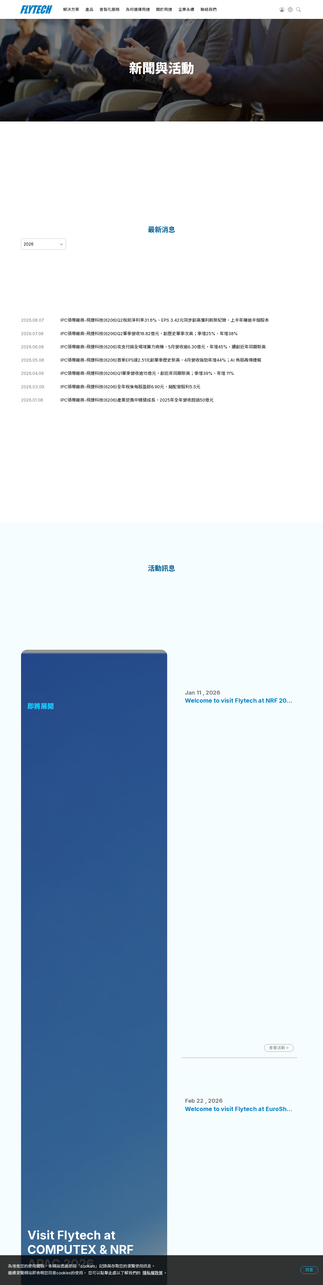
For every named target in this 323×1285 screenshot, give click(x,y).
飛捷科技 (36, 9)
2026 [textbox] (29, 244)
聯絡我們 (209, 9)
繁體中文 (290, 9)
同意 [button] (309, 1270)
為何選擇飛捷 (138, 9)
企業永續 (186, 9)
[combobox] (43, 243)
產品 (89, 9)
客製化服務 (110, 9)
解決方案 (71, 9)
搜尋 (298, 9)
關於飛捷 (164, 9)
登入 (281, 9)
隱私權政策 (153, 1273)
